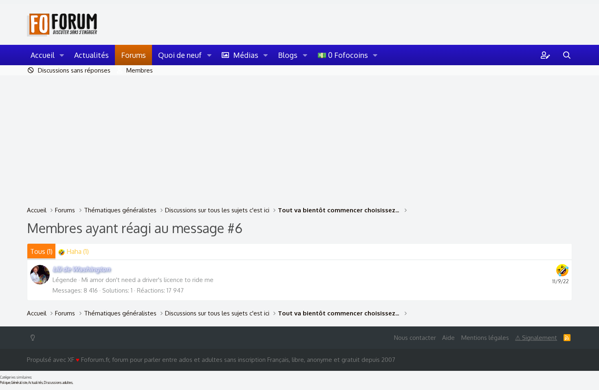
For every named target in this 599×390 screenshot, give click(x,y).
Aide (448, 338)
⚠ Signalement (536, 338)
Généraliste (19, 383)
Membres (139, 70)
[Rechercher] (567, 55)
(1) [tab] (41, 251)
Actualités (91, 55)
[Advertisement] (299, 136)
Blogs (287, 55)
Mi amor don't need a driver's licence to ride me (147, 280)
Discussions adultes (58, 383)
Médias (245, 55)
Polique (5, 383)
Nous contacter (415, 338)
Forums (133, 55)
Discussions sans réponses (74, 70)
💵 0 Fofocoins (342, 55)
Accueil (43, 55)
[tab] (73, 252)
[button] (61, 55)
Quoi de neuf (180, 55)
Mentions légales (485, 338)
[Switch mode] (34, 338)
